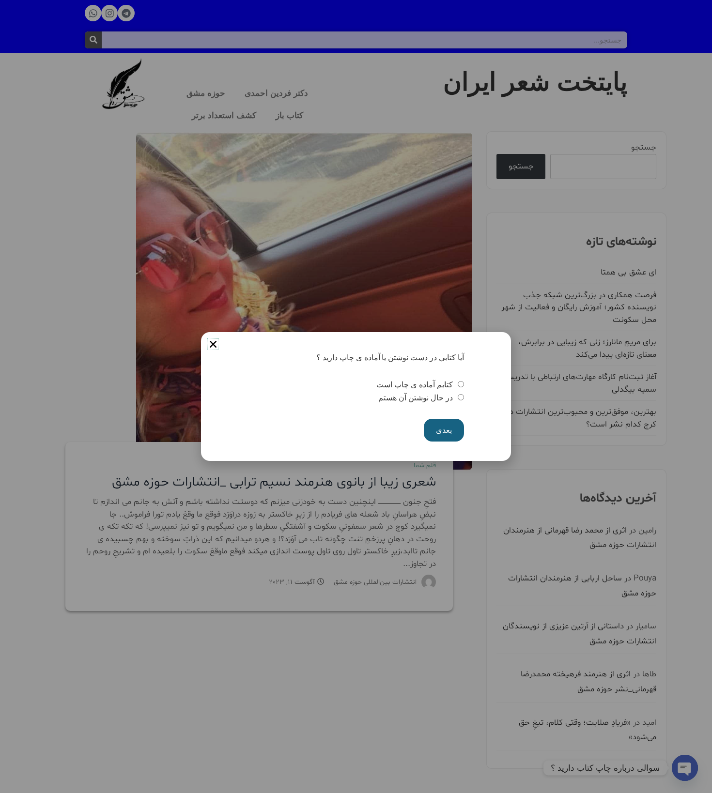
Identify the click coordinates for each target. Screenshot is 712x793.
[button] (213, 344)
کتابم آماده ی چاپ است (414, 385)
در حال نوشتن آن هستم (415, 398)
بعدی (444, 430)
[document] (356, 396)
